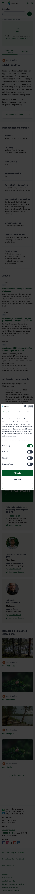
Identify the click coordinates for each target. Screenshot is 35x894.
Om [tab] (28, 412)
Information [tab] (17, 412)
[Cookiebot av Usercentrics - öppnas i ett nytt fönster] (25, 406)
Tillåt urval (17, 479)
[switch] (30, 451)
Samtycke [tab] (6, 412)
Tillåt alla (17, 473)
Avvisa (17, 486)
